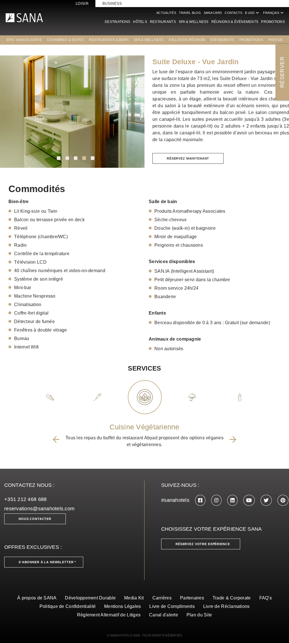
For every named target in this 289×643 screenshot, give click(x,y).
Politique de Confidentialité (68, 606)
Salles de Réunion (186, 40)
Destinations (117, 22)
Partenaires (192, 597)
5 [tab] (93, 158)
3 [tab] (76, 158)
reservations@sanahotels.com (39, 508)
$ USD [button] (252, 13)
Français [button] (274, 13)
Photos (275, 40)
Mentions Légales (122, 606)
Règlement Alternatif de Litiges (109, 614)
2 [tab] (67, 158)
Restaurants (163, 22)
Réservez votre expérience (203, 544)
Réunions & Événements (235, 22)
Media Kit (134, 597)
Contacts (233, 12)
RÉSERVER (282, 72)
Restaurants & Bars (109, 40)
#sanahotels (175, 500)
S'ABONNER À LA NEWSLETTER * (47, 562)
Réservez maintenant (188, 158)
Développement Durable (90, 597)
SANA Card (213, 12)
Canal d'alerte (163, 614)
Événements (222, 40)
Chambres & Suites (65, 40)
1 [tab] (59, 158)
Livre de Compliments (171, 606)
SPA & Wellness (194, 22)
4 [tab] (84, 158)
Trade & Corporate (232, 597)
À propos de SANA (36, 597)
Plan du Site (199, 614)
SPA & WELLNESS (149, 40)
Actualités (166, 12)
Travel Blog (190, 12)
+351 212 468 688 (25, 499)
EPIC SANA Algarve (24, 40)
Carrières (162, 597)
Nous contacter (35, 519)
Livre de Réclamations (226, 606)
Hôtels (140, 22)
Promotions (273, 22)
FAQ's (265, 597)
